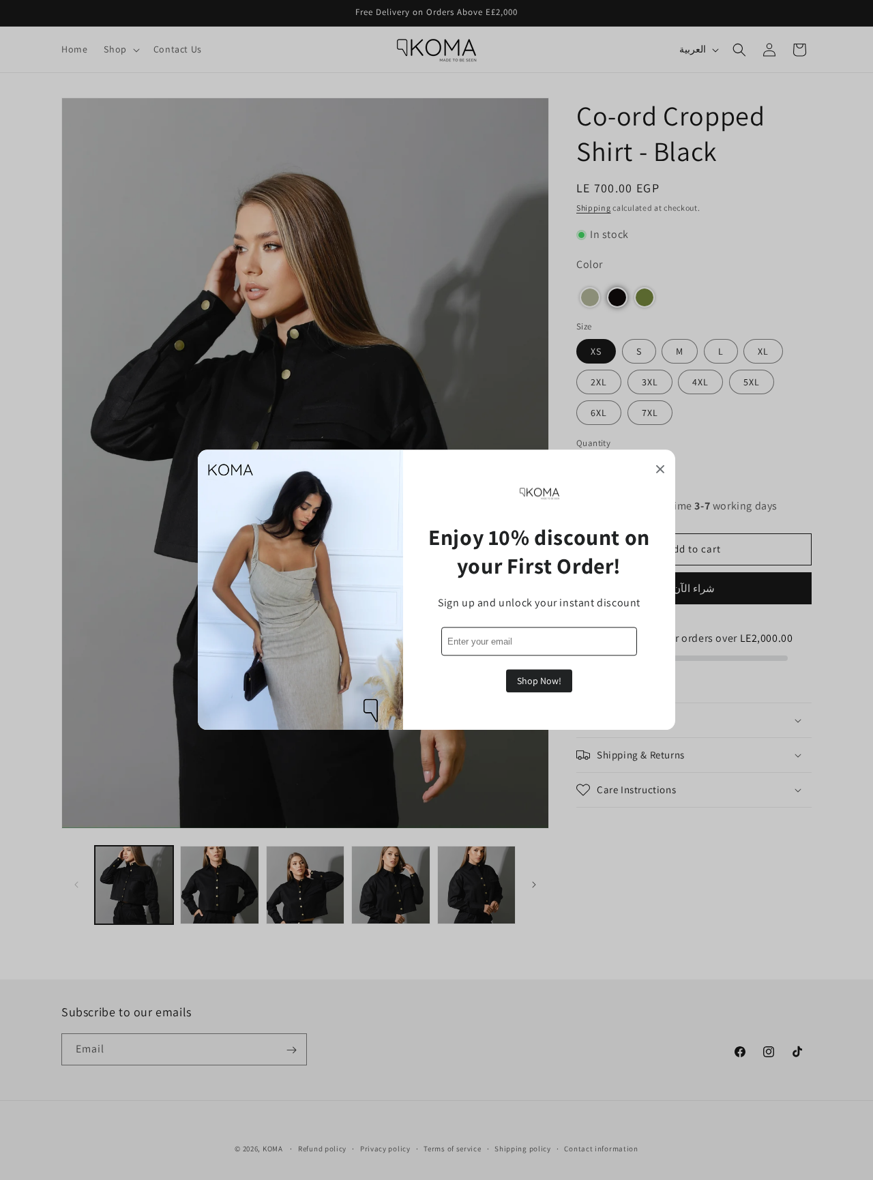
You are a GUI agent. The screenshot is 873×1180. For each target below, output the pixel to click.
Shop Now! (539, 681)
